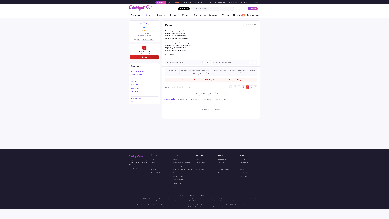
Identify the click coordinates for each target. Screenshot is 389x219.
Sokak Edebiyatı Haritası (181, 166)
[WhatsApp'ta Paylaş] (239, 87)
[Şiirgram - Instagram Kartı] (247, 87)
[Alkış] (198, 94)
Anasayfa (136, 15)
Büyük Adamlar (135, 88)
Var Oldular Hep (136, 98)
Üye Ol (243, 8)
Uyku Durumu (135, 84)
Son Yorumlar (200, 166)
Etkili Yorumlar (221, 2)
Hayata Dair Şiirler (148, 39)
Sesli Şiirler (176, 186)
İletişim (257, 2)
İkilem (132, 78)
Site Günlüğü (244, 176)
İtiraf (174, 2)
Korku (132, 95)
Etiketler (199, 2)
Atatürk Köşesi (200, 162)
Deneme (162, 15)
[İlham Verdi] (225, 94)
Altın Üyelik (243, 173)
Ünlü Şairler (188, 2)
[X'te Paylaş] (231, 87)
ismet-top (144, 27)
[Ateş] (211, 94)
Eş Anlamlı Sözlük (223, 173)
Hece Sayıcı (221, 162)
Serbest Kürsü (201, 15)
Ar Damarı (134, 101)
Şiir (149, 15)
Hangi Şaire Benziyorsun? (181, 162)
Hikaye (174, 15)
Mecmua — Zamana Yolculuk (182, 169)
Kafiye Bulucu (222, 166)
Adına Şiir (176, 159)
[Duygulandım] (218, 94)
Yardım (242, 159)
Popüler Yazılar (178, 176)
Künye (242, 166)
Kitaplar (198, 159)
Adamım (133, 81)
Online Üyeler (254, 15)
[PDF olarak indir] (255, 87)
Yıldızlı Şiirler (177, 183)
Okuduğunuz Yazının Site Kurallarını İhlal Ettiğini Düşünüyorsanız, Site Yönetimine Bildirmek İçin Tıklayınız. (212, 80)
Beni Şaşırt (234, 2)
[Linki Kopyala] (243, 87)
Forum (227, 15)
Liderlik (209, 2)
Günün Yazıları (178, 179)
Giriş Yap (253, 8)
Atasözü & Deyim (223, 169)
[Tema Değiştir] (236, 8)
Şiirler (153, 159)
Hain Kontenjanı (135, 91)
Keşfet (161, 2)
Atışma (240, 15)
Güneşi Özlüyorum (136, 74)
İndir (145, 57)
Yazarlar (214, 15)
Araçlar (245, 2)
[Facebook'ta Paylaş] (235, 87)
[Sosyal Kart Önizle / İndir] (251, 87)
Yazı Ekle (185, 8)
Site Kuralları (244, 162)
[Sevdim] (204, 94)
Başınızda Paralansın (137, 71)
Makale (187, 15)
